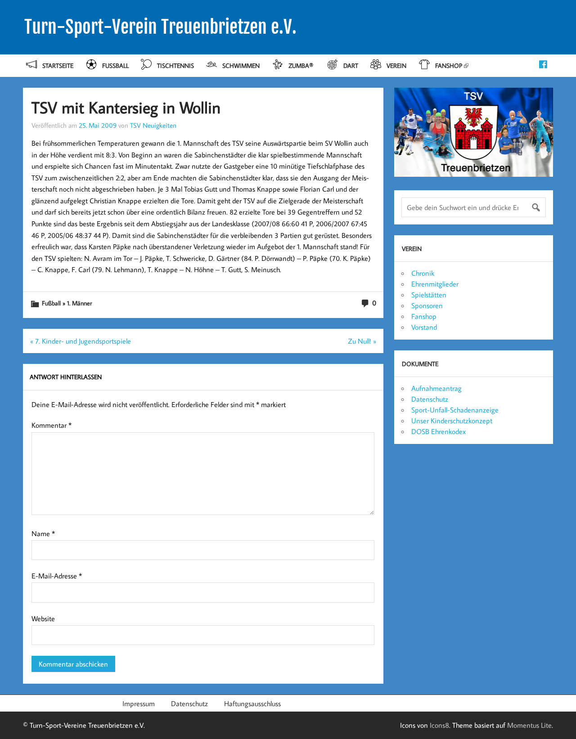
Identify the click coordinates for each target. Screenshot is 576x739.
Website (43, 618)
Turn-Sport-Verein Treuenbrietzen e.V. (160, 27)
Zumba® (301, 65)
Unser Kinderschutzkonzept (451, 420)
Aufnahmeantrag (436, 388)
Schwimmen (241, 65)
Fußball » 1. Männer (67, 303)
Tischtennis (175, 65)
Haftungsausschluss (252, 703)
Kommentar (52, 425)
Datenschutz (429, 398)
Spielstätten (428, 294)
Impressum (138, 703)
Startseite (57, 65)
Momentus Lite (529, 725)
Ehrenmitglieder (435, 283)
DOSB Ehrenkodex (438, 431)
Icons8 (439, 725)
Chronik (422, 273)
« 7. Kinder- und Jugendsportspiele (80, 340)
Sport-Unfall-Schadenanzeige (455, 409)
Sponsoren (427, 305)
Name (43, 533)
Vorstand (424, 326)
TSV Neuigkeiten (153, 125)
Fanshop (448, 65)
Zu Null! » (362, 340)
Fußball (115, 65)
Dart (350, 65)
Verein (396, 65)
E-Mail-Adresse (57, 575)
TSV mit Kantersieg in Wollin (126, 107)
